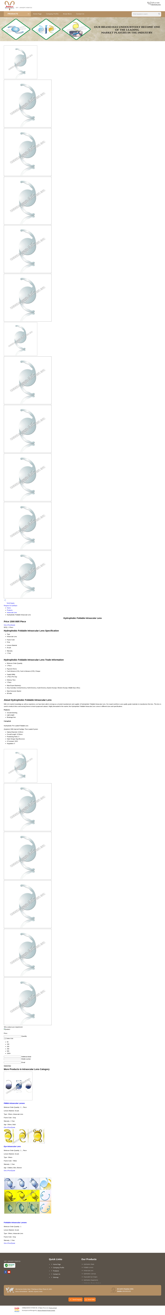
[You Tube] (9, 1273)
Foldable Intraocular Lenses (15, 1223)
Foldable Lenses (88, 1267)
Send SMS (91, 1299)
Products (13, 14)
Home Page (37, 14)
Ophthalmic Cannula (90, 1274)
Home (9, 608)
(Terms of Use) (53, 1308)
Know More (67, 14)
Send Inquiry (10, 603)
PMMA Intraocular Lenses (14, 1103)
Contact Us (80, 14)
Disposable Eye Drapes (90, 1277)
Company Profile (52, 14)
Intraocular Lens (12, 612)
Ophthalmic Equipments (91, 1280)
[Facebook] (5, 1273)
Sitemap (55, 1277)
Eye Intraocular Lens (12, 1146)
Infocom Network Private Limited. (46, 1310)
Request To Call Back (10, 605)
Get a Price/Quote (9, 625)
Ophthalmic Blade (89, 1264)
